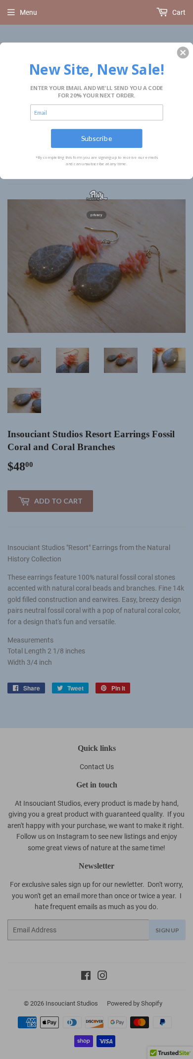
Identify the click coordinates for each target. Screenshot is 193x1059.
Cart (178, 12)
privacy (96, 214)
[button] (183, 52)
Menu (28, 12)
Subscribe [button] (96, 138)
